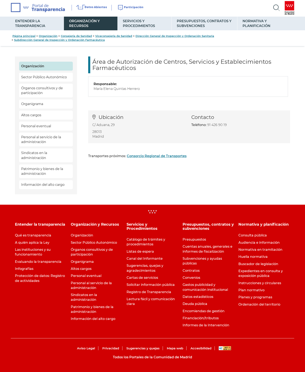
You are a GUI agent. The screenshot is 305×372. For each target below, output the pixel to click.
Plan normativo (251, 290)
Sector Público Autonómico (44, 77)
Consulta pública (252, 235)
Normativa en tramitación (260, 250)
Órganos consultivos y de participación (42, 90)
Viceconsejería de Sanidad (113, 36)
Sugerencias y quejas (143, 348)
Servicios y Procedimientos (139, 23)
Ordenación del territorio (259, 304)
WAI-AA (225, 348)
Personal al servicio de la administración (41, 139)
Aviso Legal (86, 348)
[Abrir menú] (276, 8)
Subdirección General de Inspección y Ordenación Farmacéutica (59, 40)
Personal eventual (36, 126)
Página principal (23, 36)
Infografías (24, 269)
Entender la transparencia (30, 23)
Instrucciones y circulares (259, 283)
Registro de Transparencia (149, 292)
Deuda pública (195, 304)
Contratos (191, 271)
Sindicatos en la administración (34, 155)
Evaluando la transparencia (38, 262)
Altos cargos (31, 115)
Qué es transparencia (33, 235)
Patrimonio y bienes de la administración (42, 171)
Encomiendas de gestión (203, 311)
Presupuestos (194, 239)
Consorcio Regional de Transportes (157, 156)
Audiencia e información (259, 243)
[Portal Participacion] (131, 8)
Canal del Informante (145, 259)
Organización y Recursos (84, 23)
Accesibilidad (200, 348)
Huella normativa (253, 257)
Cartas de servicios (142, 278)
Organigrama (32, 104)
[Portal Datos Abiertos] (91, 8)
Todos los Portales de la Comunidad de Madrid (152, 357)
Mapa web (175, 348)
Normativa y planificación (256, 23)
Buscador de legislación (258, 264)
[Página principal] (38, 7)
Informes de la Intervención (206, 325)
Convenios (191, 278)
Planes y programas (255, 297)
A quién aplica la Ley (32, 243)
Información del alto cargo (43, 185)
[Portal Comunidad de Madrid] (289, 8)
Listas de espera (140, 251)
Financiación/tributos (201, 318)
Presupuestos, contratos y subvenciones (204, 23)
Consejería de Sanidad (76, 36)
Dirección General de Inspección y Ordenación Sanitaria (174, 36)
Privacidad (110, 348)
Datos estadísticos (198, 297)
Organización (48, 36)
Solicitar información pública (151, 285)
